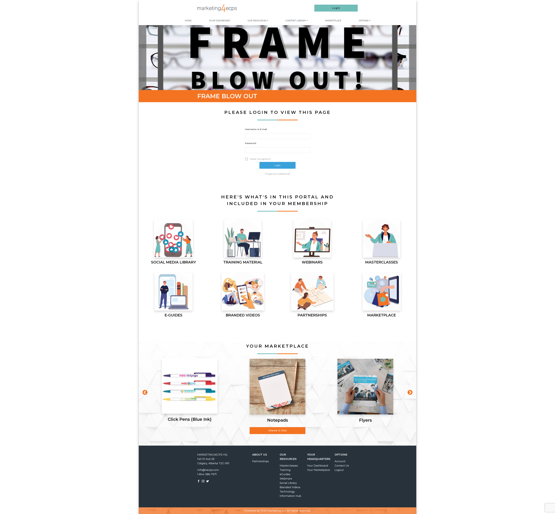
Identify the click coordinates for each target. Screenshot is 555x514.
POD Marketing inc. (273, 510)
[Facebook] (198, 481)
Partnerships (260, 461)
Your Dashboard (219, 20)
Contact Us (342, 465)
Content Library (295, 20)
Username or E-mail (256, 129)
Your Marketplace (318, 470)
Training (285, 470)
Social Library (288, 483)
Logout (339, 470)
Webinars (286, 478)
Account (340, 461)
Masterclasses (289, 465)
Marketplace (333, 20)
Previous (143, 391)
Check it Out (277, 430)
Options (364, 20)
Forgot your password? (277, 173)
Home (188, 20)
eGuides (285, 474)
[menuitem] (188, 20)
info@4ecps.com (208, 470)
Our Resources (257, 20)
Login (336, 8)
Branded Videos (290, 487)
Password (250, 143)
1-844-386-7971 (207, 474)
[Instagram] (203, 481)
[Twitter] (207, 481)
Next (408, 391)
